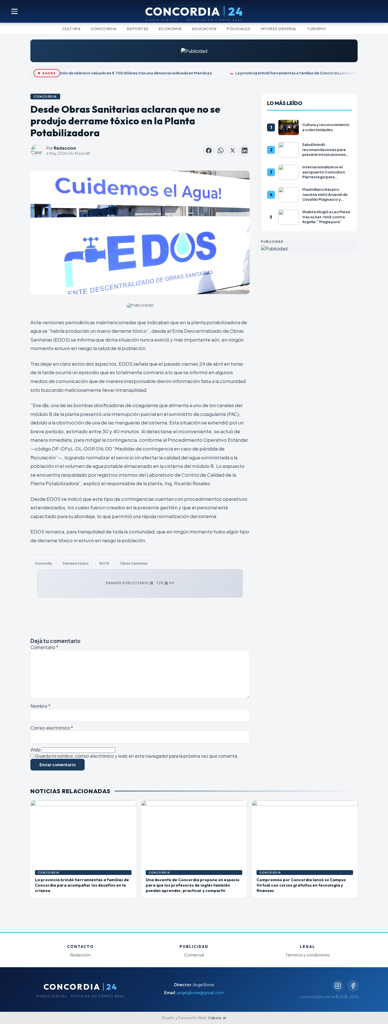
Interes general (278, 28)
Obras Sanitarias (134, 563)
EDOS (104, 563)
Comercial (194, 954)
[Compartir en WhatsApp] (221, 150)
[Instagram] (337, 985)
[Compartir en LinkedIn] (244, 150)
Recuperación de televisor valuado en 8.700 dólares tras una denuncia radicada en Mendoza (122, 73)
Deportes (138, 28)
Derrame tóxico (76, 563)
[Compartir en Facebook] (209, 150)
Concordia (103, 28)
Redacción (80, 954)
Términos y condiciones (307, 954)
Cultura (71, 28)
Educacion (204, 28)
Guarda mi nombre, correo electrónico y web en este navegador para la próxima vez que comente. (137, 756)
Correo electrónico (51, 728)
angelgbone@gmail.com (200, 992)
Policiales (238, 28)
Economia (170, 28)
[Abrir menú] (14, 11)
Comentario (44, 647)
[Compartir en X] (233, 150)
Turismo (316, 28)
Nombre (40, 706)
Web (35, 750)
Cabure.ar (217, 1018)
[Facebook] (353, 985)
